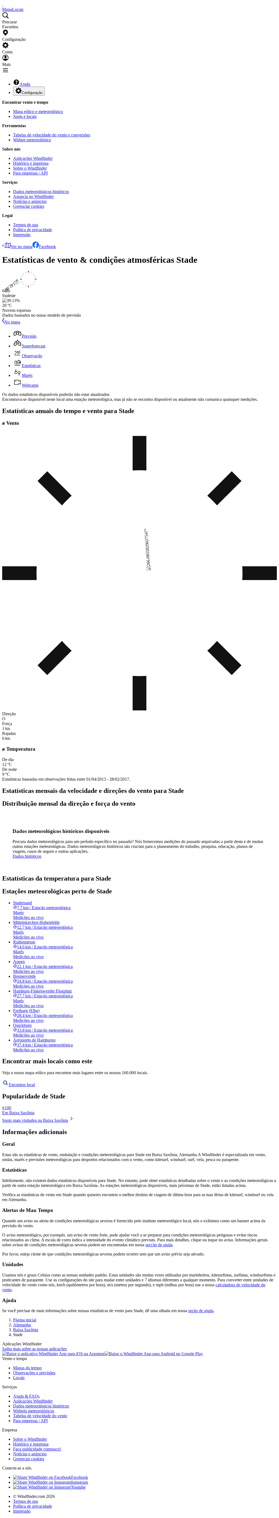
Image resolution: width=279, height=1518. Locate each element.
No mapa (12, 322)
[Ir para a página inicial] (2, 4)
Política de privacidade (32, 229)
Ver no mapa (21, 246)
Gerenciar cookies (28, 206)
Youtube (78, 1487)
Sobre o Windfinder (30, 168)
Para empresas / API (30, 173)
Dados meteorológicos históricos (41, 191)
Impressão (22, 234)
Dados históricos (27, 856)
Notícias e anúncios (30, 201)
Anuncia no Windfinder (33, 196)
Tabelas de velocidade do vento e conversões (51, 135)
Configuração (32, 93)
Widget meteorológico (32, 140)
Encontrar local (22, 1084)
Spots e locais (25, 116)
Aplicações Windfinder (33, 158)
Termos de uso (25, 224)
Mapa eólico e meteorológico (38, 111)
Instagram (79, 1482)
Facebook (47, 246)
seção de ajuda (200, 1310)
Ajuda (25, 84)
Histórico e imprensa (30, 163)
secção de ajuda (158, 1244)
